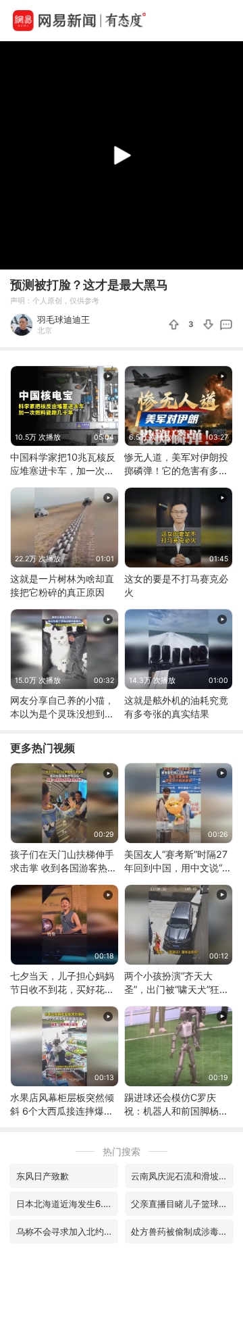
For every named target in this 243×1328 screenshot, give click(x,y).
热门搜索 (121, 1151)
